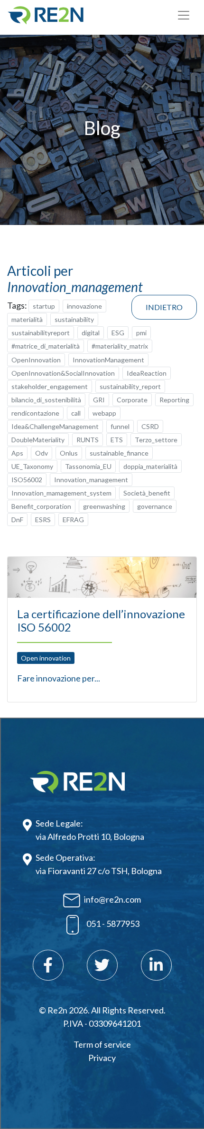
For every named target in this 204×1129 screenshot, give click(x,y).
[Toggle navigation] (183, 15)
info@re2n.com (112, 899)
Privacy (102, 1057)
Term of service (102, 1044)
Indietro (164, 306)
